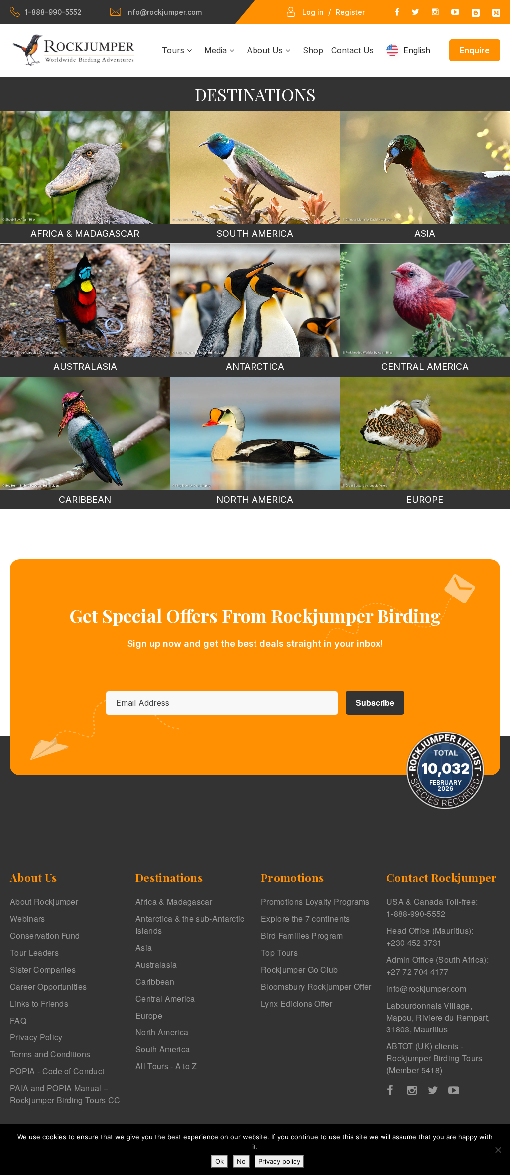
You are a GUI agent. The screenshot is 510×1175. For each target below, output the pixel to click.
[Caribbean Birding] (85, 433)
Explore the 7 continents (305, 918)
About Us (266, 50)
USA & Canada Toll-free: (432, 907)
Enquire (475, 50)
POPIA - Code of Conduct (57, 1071)
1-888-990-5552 (53, 12)
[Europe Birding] (425, 433)
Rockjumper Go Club (299, 969)
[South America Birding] (255, 167)
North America (161, 1032)
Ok (219, 1161)
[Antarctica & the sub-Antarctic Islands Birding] (255, 300)
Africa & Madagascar (173, 901)
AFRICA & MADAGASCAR (84, 233)
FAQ (18, 1020)
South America (162, 1049)
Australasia (156, 964)
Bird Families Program (302, 935)
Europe (148, 1015)
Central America (165, 998)
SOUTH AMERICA (255, 233)
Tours (174, 50)
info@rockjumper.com (164, 12)
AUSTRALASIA (85, 366)
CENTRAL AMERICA (425, 366)
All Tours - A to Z (166, 1066)
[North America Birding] (255, 433)
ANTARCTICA (255, 366)
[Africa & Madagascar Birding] (85, 167)
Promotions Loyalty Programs (315, 901)
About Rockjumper (44, 901)
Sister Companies (43, 969)
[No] (498, 1150)
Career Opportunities (48, 986)
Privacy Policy (36, 1037)
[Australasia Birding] (85, 300)
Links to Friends (39, 1003)
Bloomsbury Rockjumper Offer (316, 986)
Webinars (27, 918)
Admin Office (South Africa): (437, 965)
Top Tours (279, 952)
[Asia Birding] (425, 167)
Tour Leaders (34, 952)
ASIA (424, 233)
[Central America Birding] (425, 300)
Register (350, 12)
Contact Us (352, 50)
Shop (313, 50)
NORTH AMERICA (254, 499)
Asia (143, 947)
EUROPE (424, 499)
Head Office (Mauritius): (430, 936)
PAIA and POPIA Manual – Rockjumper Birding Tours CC (65, 1094)
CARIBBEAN (85, 499)
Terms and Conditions (50, 1054)
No (241, 1161)
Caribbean (154, 981)
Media (216, 50)
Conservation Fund (45, 935)
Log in (313, 12)
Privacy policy (279, 1161)
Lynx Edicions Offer (296, 1003)
